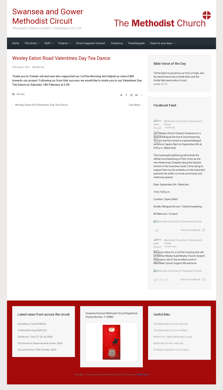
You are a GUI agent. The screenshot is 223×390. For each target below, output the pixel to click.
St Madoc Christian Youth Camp (171, 349)
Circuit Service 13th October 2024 (37, 349)
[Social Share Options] (203, 230)
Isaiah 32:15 (160, 84)
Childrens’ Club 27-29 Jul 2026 (35, 336)
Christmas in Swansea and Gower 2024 (40, 343)
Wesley (21, 94)
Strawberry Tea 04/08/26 (32, 323)
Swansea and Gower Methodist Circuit (47, 16)
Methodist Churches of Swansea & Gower (183, 123)
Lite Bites (134, 104)
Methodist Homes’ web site (168, 343)
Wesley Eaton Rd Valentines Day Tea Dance (41, 104)
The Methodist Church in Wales (170, 330)
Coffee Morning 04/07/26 (32, 330)
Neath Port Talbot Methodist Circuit (172, 336)
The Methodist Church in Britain (170, 323)
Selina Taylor (142, 374)
